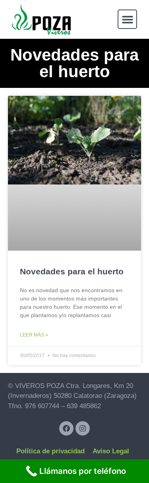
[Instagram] (82, 428)
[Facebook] (66, 428)
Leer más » (34, 335)
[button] (127, 19)
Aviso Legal (111, 451)
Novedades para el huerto (72, 271)
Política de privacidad (50, 451)
